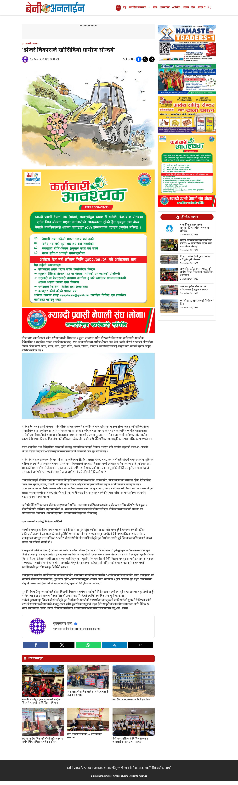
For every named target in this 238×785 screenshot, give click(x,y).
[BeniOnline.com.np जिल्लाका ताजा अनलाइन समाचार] (56, 7)
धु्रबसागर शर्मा (62, 624)
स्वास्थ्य (201, 7)
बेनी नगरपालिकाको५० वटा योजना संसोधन (84, 736)
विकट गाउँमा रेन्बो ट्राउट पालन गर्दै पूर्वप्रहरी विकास (195, 258)
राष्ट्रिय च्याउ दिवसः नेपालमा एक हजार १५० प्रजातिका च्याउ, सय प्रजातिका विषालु (196, 243)
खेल (155, 7)
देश (193, 7)
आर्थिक (176, 7)
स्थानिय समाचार (137, 7)
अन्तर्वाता (165, 7)
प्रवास (186, 7)
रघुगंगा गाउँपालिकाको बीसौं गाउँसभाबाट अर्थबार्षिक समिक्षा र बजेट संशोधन (42, 740)
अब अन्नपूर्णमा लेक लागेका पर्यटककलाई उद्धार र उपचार (87, 693)
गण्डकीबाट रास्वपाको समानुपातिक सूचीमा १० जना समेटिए (194, 228)
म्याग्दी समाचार (32, 43)
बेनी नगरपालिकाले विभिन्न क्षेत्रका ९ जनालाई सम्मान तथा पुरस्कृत (130, 740)
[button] (209, 7)
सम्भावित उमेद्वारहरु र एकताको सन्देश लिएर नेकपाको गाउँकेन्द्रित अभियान (41, 701)
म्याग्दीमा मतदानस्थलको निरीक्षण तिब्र (131, 699)
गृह (124, 7)
